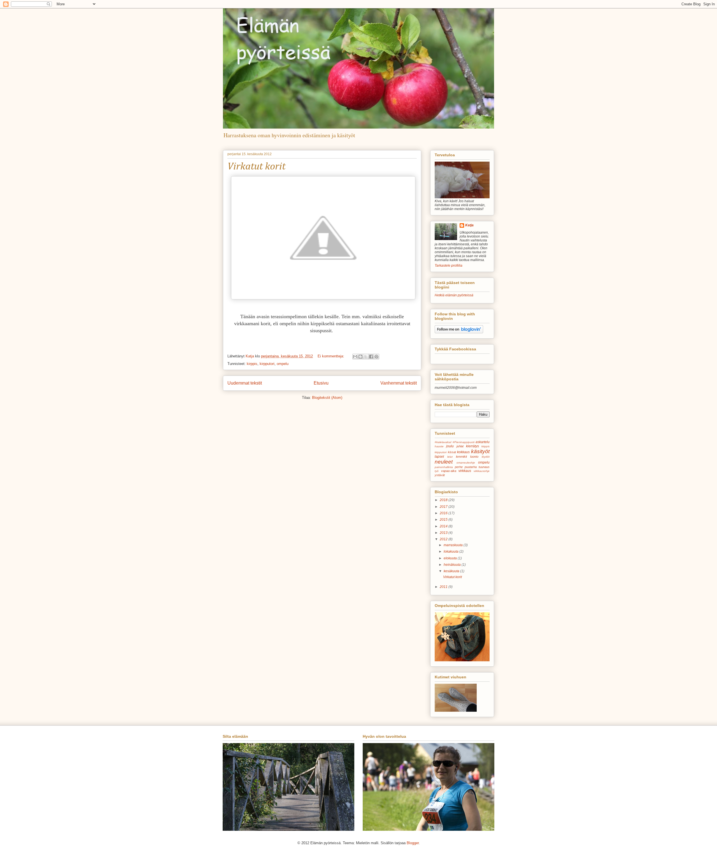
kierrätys (472, 446)
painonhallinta (444, 467)
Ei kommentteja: (331, 356)
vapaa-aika (448, 471)
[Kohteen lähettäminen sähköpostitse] (355, 356)
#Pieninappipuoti (463, 442)
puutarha (471, 467)
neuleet (444, 462)
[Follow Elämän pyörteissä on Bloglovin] (459, 332)
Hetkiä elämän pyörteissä (454, 295)
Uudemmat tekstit (244, 383)
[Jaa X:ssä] (366, 356)
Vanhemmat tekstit (398, 383)
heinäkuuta (453, 565)
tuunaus (484, 467)
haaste (439, 446)
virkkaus (464, 471)
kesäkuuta (452, 571)
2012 (444, 539)
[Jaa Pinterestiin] (376, 356)
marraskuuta (454, 545)
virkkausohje (482, 471)
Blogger (413, 843)
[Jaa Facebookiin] (371, 356)
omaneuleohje (466, 462)
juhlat (460, 446)
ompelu (282, 364)
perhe (459, 467)
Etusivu (321, 383)
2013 (444, 533)
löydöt (486, 456)
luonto (474, 456)
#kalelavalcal (443, 442)
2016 (444, 513)
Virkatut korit (256, 167)
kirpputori (267, 364)
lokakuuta (451, 551)
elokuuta (451, 558)
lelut (450, 456)
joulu (450, 446)
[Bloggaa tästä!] (360, 356)
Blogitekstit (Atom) (327, 397)
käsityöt (480, 451)
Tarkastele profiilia (448, 265)
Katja (469, 225)
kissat (452, 452)
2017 (444, 507)
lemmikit (461, 456)
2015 (444, 520)
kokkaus (463, 452)
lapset (439, 457)
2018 (444, 500)
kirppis (252, 364)
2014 (444, 526)
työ (437, 471)
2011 (444, 587)
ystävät (440, 475)
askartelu (483, 442)
